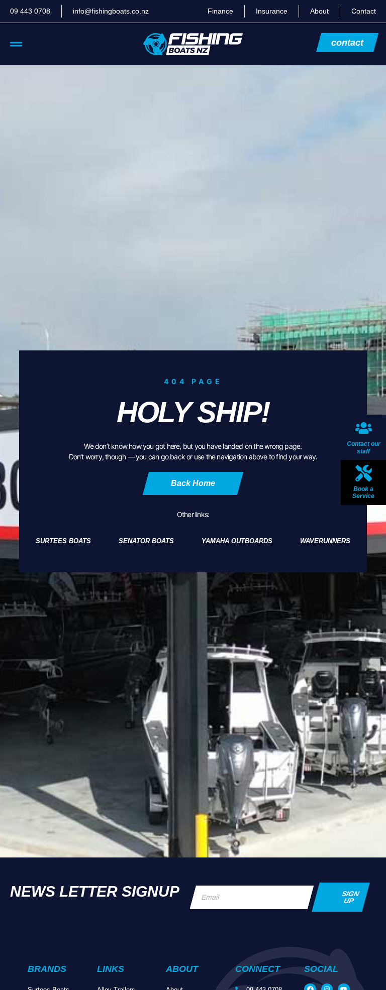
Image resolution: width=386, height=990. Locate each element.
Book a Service (363, 492)
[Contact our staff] (363, 428)
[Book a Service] (363, 473)
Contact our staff (363, 447)
